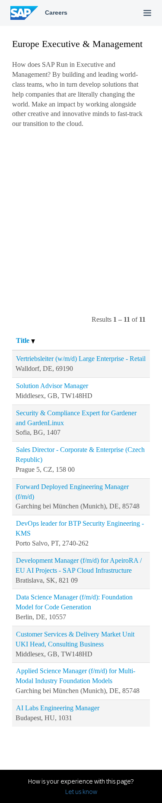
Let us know (81, 791)
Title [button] (23, 340)
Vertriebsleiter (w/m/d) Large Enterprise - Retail (81, 358)
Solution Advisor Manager (52, 385)
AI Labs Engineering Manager (57, 708)
